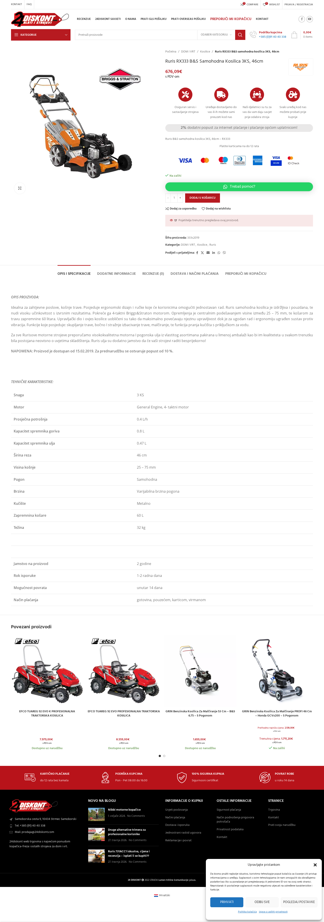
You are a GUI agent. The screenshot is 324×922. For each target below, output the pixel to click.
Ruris (212, 244)
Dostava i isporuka (177, 825)
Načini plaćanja (175, 817)
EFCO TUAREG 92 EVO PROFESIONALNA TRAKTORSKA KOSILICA (124, 713)
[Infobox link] (268, 34)
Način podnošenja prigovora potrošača (235, 819)
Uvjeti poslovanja (176, 810)
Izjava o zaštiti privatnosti (273, 912)
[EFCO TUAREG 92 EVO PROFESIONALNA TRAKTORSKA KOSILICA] (124, 671)
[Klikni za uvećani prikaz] (19, 188)
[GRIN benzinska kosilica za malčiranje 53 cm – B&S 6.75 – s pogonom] (200, 671)
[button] (315, 865)
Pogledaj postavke (299, 902)
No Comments (136, 816)
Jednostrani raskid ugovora (183, 833)
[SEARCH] (240, 35)
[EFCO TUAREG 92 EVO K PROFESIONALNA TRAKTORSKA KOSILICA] (47, 671)
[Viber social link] (224, 253)
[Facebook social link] (301, 19)
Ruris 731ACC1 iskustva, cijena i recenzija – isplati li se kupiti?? (129, 853)
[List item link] (46, 825)
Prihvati (227, 902)
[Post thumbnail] (96, 814)
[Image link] (33, 805)
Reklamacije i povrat (178, 840)
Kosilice (205, 51)
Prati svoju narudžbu (282, 825)
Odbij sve (262, 902)
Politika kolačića (247, 912)
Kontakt (222, 837)
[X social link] (202, 253)
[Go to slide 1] (160, 756)
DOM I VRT (188, 51)
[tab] (74, 272)
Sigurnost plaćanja (229, 810)
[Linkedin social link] (213, 253)
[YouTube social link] (309, 19)
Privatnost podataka (230, 829)
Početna (170, 51)
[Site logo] (40, 19)
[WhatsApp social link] (219, 253)
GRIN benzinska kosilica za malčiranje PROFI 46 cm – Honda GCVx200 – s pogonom (277, 713)
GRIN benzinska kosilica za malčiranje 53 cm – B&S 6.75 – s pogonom (200, 713)
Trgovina (274, 810)
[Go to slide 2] (164, 756)
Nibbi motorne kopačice (124, 809)
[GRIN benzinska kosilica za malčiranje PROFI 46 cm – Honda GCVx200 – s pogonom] (277, 671)
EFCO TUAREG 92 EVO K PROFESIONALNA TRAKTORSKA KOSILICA (47, 713)
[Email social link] (208, 253)
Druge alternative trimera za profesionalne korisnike (127, 832)
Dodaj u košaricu (203, 198)
